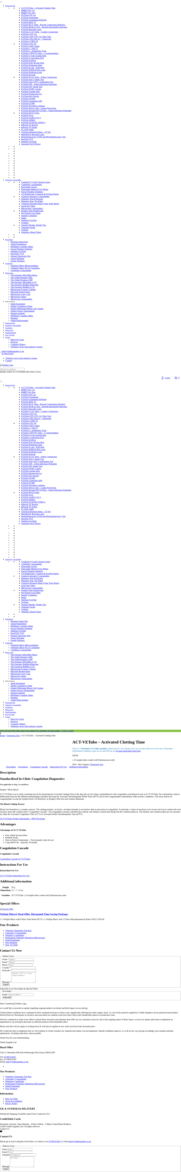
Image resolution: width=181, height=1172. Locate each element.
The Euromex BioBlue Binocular (24, 285)
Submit (6, 985)
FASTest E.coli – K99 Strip (32, 68)
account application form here (128, 751)
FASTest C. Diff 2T (29, 48)
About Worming (17, 258)
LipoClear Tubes (28, 206)
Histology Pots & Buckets (32, 199)
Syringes (24, 223)
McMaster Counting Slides (22, 246)
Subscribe (7, 997)
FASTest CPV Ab (28, 44)
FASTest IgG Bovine (30, 96)
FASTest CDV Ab (29, 34)
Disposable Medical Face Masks (34, 189)
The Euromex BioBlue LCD (23, 287)
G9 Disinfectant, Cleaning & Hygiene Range (40, 194)
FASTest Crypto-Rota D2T (32, 58)
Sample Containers (29, 215)
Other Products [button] (10, 302)
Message (6, 982)
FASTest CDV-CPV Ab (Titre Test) (36, 37)
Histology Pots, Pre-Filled (32, 201)
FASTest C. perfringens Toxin (33, 51)
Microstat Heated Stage (20, 292)
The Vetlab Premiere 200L (22, 277)
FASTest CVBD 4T (29, 41)
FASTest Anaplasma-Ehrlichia (34, 20)
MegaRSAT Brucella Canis (32, 134)
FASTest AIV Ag (28, 15)
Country (6, 968)
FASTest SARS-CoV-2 (31, 118)
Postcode (6, 970)
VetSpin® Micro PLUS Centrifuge (25, 268)
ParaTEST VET (17, 254)
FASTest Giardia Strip (30, 91)
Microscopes (9, 273)
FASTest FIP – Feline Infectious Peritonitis (39, 84)
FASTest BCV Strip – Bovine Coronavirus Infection (43, 25)
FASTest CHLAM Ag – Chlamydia (36, 39)
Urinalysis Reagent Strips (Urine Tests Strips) (40, 204)
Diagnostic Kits (10, 6)
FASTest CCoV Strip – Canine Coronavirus (39, 32)
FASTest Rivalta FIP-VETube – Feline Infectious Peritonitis (46, 110)
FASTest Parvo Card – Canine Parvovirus (38, 108)
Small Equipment (18, 304)
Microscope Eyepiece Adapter (23, 289)
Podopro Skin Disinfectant (32, 211)
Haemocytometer (18, 313)
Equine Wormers (18, 261)
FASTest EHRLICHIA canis (33, 70)
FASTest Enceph (28, 75)
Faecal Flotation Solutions (32, 192)
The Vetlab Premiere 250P (22, 280)
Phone (5, 965)
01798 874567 (8, 354)
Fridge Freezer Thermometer (23, 311)
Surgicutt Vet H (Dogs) (31, 144)
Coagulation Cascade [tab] (39, 767)
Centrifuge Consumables (31, 184)
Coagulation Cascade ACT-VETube (15, 859)
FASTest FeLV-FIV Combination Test (37, 82)
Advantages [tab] (23, 767)
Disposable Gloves (29, 187)
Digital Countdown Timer (21, 306)
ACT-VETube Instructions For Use (15, 876)
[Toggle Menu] (1, 1)
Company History (18, 344)
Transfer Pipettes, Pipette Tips (33, 225)
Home (2, 735)
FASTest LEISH (28, 99)
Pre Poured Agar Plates (31, 213)
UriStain (24, 230)
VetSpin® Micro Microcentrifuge (24, 266)
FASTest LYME (28, 103)
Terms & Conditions (13, 1101)
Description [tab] (11, 767)
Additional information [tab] (78, 767)
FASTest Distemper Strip (31, 65)
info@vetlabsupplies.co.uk (17, 1062)
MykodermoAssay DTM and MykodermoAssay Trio (43, 137)
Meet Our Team (17, 340)
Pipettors (14, 318)
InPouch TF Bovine (29, 125)
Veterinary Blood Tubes (31, 232)
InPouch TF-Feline (29, 127)
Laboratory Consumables (13, 180)
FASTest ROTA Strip (30, 113)
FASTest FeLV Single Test (32, 79)
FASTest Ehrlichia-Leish (31, 72)
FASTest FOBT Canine (31, 89)
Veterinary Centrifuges (14, 935)
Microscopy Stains (18, 297)
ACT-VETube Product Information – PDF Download (22, 819)
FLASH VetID (27, 130)
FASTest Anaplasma (29, 17)
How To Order (10, 335)
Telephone (6, 1155)
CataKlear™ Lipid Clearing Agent (35, 182)
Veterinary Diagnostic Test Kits (18, 930)
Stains (23, 218)
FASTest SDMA (28, 120)
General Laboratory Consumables (35, 196)
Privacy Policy (11, 1103)
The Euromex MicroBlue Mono (24, 275)
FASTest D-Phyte (28, 60)
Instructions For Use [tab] (58, 767)
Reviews (14, 342)
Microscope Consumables (32, 208)
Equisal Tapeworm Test (20, 256)
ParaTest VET (27, 139)
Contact (7, 337)
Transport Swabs (28, 227)
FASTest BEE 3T (28, 22)
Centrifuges (9, 263)
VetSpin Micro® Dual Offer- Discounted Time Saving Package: (34, 914)
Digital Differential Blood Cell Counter (27, 309)
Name (5, 959)
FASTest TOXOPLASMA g (33, 122)
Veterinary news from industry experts (26, 347)
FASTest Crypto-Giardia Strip (33, 56)
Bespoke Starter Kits (19, 242)
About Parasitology (19, 244)
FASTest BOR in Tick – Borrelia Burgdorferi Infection (44, 27)
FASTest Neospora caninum (33, 106)
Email (5, 962)
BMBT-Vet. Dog (28, 13)
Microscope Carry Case (20, 294)
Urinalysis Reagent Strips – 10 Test (36, 132)
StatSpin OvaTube (29, 142)
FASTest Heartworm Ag (31, 94)
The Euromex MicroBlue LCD (24, 282)
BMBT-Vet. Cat (28, 10)
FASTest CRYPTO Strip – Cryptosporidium (39, 53)
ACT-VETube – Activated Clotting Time (38, 8)
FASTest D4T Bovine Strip (32, 63)
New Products (11, 942)
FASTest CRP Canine (30, 46)
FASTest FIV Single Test (31, 87)
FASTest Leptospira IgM (31, 101)
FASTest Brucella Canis (31, 29)
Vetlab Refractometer (19, 320)
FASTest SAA (27, 115)
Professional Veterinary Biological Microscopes (25, 938)
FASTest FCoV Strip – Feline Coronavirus (39, 77)
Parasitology (9, 240)
